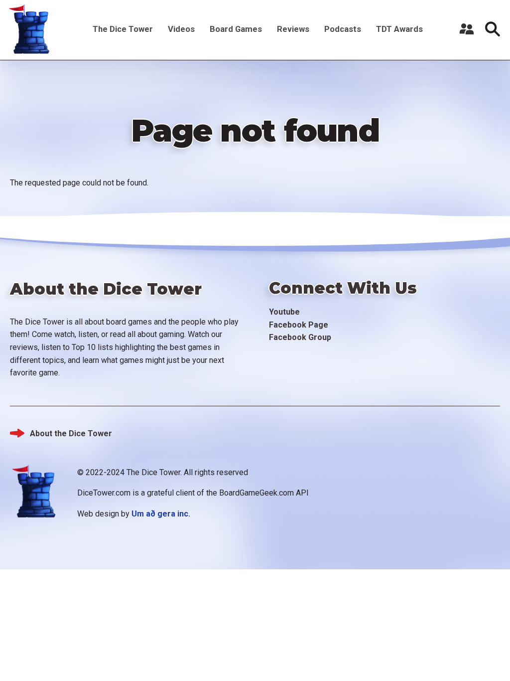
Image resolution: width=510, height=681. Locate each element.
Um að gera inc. (160, 513)
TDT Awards (399, 29)
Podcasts (342, 29)
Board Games (236, 29)
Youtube (284, 312)
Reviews (293, 29)
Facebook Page (298, 325)
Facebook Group (300, 337)
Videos (181, 29)
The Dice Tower (123, 29)
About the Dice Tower (71, 433)
